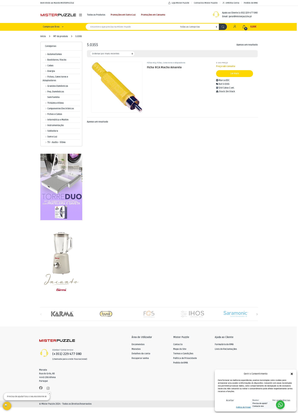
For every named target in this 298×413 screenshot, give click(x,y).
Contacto (178, 344)
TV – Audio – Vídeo (56, 142)
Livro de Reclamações (226, 349)
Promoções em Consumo (153, 15)
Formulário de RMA (224, 344)
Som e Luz (52, 136)
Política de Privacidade (245, 407)
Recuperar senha (140, 358)
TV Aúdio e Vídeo (55, 103)
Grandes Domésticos (57, 86)
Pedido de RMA (251, 3)
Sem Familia (53, 97)
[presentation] (257, 314)
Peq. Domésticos (55, 91)
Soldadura (52, 131)
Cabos (50, 65)
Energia (51, 71)
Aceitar (230, 400)
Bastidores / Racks (56, 60)
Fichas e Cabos (54, 114)
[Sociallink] (41, 388)
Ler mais (234, 73)
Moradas (136, 349)
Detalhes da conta (141, 353)
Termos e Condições (183, 353)
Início (43, 36)
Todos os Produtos (96, 15)
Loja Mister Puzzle (180, 3)
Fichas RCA (151, 63)
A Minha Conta (232, 3)
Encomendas (138, 344)
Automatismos (54, 54)
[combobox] (132, 27)
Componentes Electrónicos (60, 108)
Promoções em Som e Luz (123, 15)
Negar (255, 400)
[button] (291, 373)
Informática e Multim (57, 119)
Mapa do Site (179, 349)
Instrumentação (55, 125)
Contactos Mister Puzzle (206, 3)
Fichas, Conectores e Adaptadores (171, 63)
